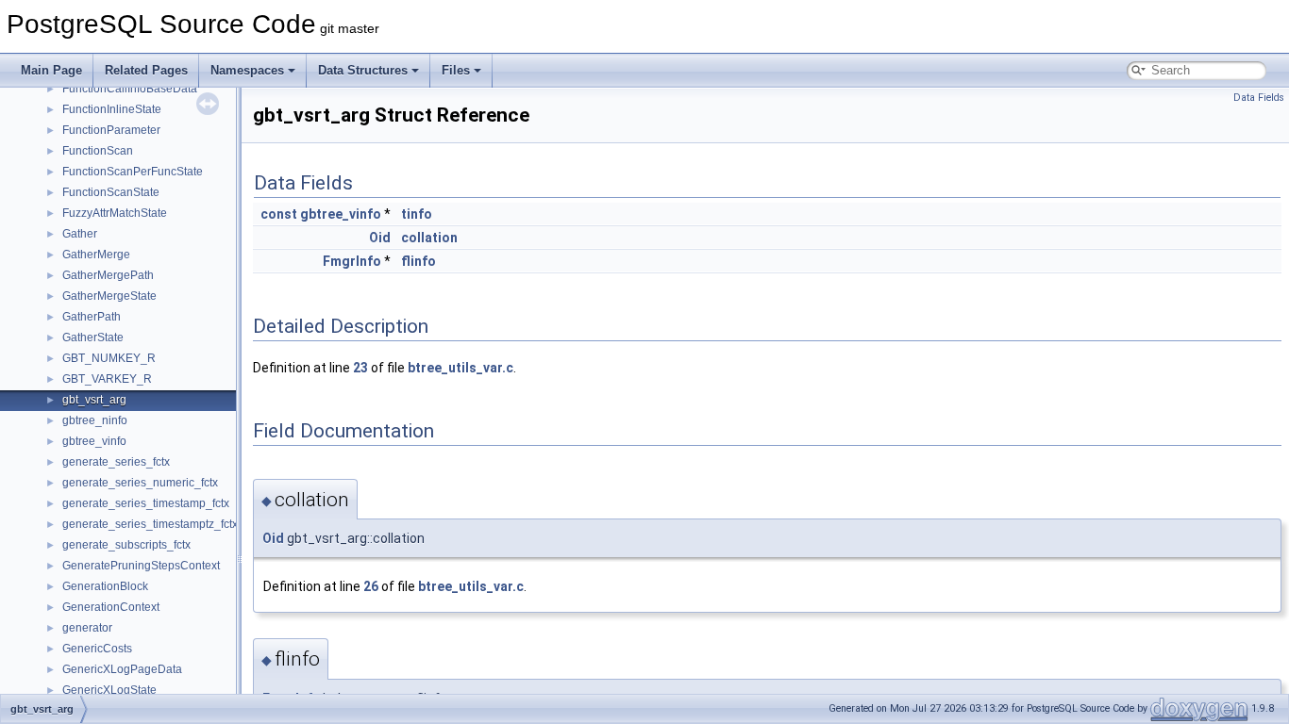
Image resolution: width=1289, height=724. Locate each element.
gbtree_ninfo (94, 420)
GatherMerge (96, 254)
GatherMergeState (109, 296)
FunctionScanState (110, 192)
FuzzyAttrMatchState (114, 213)
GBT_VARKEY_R (107, 379)
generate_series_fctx (116, 462)
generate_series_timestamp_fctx (145, 503)
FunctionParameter (111, 130)
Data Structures (363, 70)
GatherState (93, 337)
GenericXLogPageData (122, 669)
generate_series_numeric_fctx (140, 482)
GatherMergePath (108, 275)
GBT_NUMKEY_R (109, 358)
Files (456, 70)
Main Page (51, 70)
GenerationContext (110, 607)
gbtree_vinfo (94, 441)
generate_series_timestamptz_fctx (150, 524)
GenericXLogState (109, 690)
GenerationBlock (105, 586)
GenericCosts (97, 648)
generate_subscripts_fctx (126, 544)
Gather (79, 233)
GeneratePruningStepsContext (141, 565)
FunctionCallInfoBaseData (129, 88)
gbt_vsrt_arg (94, 399)
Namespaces (247, 70)
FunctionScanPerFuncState (132, 171)
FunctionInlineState (111, 109)
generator (87, 627)
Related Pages (146, 70)
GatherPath (91, 316)
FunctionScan (97, 150)
